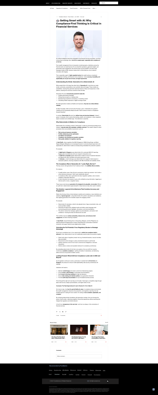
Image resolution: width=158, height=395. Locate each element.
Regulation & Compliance (62, 8)
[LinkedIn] (107, 381)
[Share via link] (65, 311)
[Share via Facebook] (56, 311)
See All (106, 322)
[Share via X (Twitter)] (59, 311)
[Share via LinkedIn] (62, 311)
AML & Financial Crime (85, 8)
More (94, 8)
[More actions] (101, 17)
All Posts (52, 8)
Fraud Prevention (74, 8)
